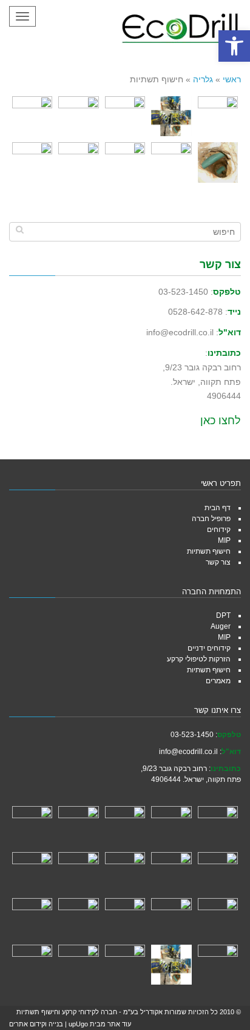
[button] (234, 46)
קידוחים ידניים (209, 648)
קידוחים (219, 529)
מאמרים (218, 681)
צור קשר (218, 562)
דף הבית (217, 508)
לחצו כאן (220, 421)
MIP (224, 540)
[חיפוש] (19, 229)
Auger (221, 626)
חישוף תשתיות (209, 551)
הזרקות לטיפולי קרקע (199, 659)
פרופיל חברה (211, 518)
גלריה (203, 79)
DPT (223, 615)
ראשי (232, 79)
